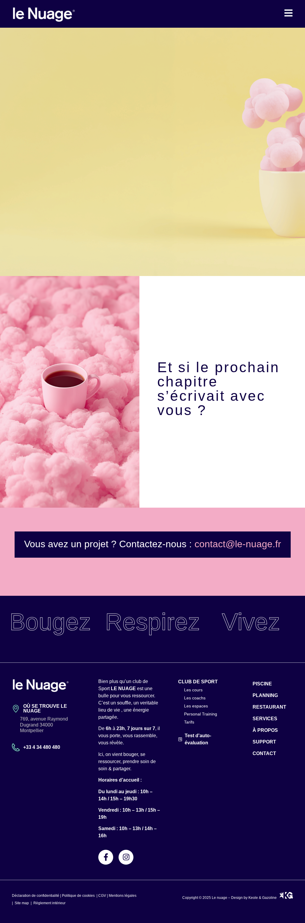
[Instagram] (126, 857)
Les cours (193, 689)
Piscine (262, 683)
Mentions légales (122, 896)
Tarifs (189, 722)
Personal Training (200, 714)
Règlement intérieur (49, 903)
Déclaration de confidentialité (35, 896)
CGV (102, 896)
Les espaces (196, 706)
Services (265, 718)
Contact (264, 753)
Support (264, 741)
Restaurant (269, 707)
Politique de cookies (78, 896)
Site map (22, 903)
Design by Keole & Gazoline (255, 898)
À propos (265, 730)
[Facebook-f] (105, 857)
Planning (265, 695)
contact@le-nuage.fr (237, 544)
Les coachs (195, 698)
